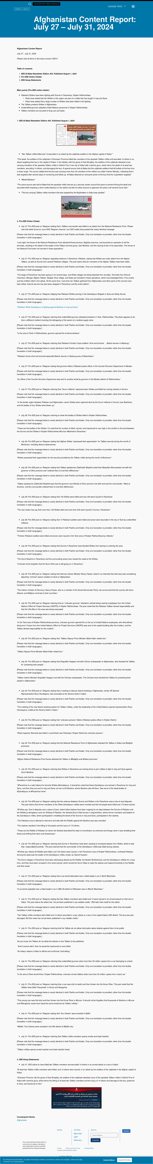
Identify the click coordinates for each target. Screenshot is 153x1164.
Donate (18, 9)
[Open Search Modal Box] (30, 4)
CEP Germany (78, 1138)
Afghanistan (22, 1120)
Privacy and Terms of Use (73, 1148)
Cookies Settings (65, 1156)
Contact (59, 1148)
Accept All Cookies (124, 1160)
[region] (76, 1160)
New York (78, 1133)
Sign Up (26, 9)
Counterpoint (46, 4)
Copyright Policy (88, 1148)
